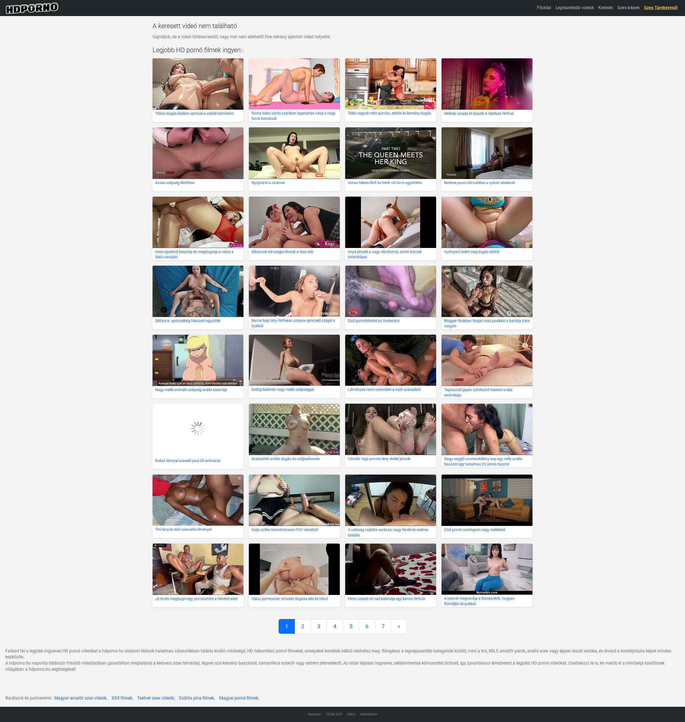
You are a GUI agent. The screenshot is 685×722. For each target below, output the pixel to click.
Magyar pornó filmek (238, 698)
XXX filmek (122, 698)
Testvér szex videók (155, 698)
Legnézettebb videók (574, 7)
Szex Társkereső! (661, 7)
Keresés (605, 7)
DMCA (351, 714)
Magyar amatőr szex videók (80, 698)
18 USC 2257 (334, 714)
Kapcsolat (314, 714)
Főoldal (544, 7)
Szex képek (628, 7)
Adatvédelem (368, 714)
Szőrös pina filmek (196, 698)
